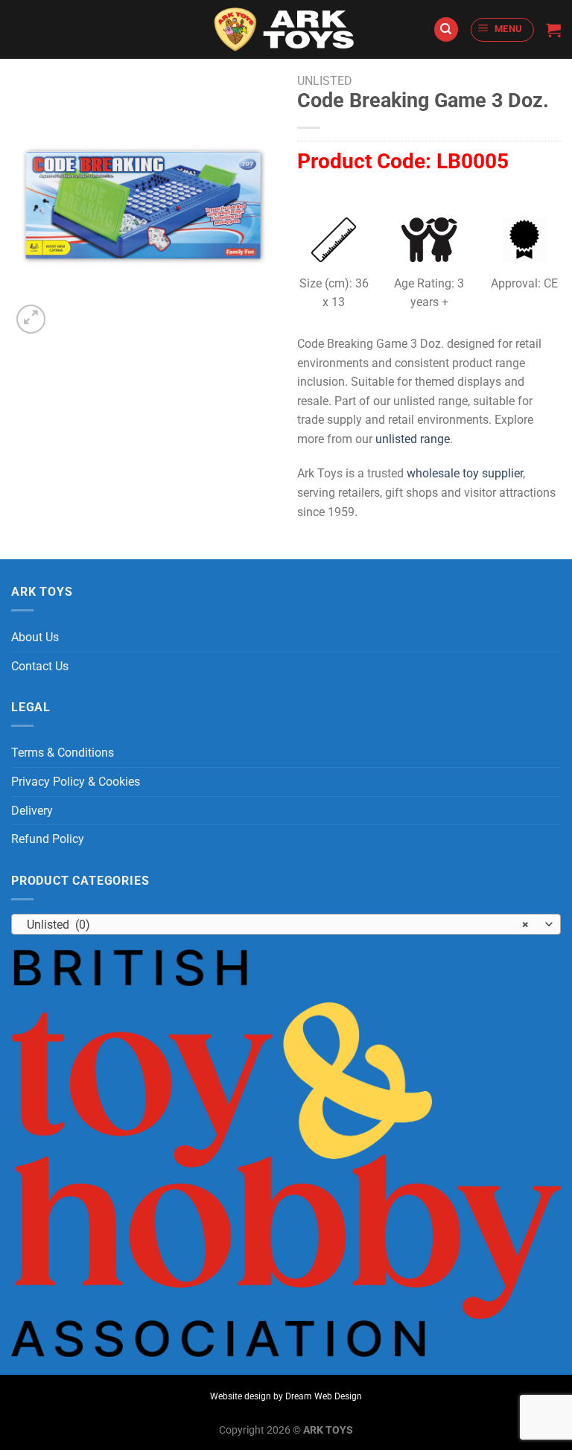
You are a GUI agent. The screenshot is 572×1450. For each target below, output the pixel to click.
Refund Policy (47, 839)
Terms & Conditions (62, 752)
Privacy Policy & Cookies (75, 782)
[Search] (446, 29)
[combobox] (286, 924)
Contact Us (40, 666)
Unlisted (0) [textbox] (278, 925)
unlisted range (412, 439)
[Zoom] (30, 319)
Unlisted (324, 81)
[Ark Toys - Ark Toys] (286, 30)
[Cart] (553, 29)
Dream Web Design (323, 1396)
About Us (35, 637)
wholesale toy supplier (465, 473)
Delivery (32, 811)
